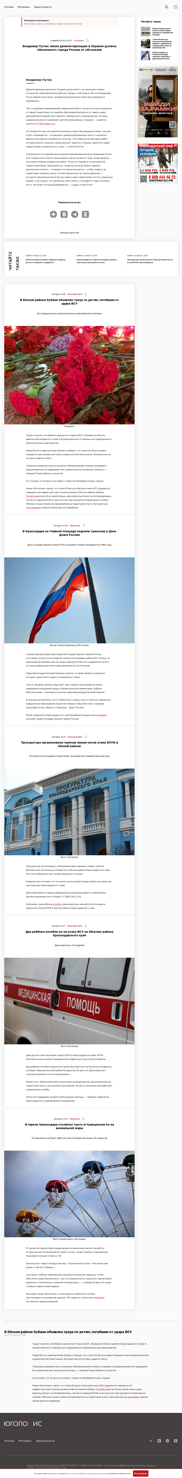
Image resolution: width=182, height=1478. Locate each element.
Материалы (24, 7)
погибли (57, 904)
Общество (75, 525)
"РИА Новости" (46, 123)
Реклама (8, 7)
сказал (75, 184)
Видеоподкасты (43, 7)
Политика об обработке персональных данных (130, 1465)
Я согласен (140, 1473)
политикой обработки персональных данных (88, 1474)
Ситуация (79, 40)
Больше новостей (69, 232)
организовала (33, 507)
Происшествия (75, 294)
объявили (99, 1297)
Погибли (30, 496)
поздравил (101, 715)
